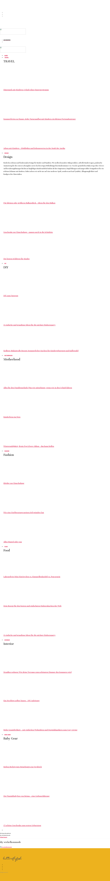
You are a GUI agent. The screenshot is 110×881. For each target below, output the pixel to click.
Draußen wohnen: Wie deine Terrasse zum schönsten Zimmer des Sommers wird (37, 672)
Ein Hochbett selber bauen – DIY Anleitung (21, 700)
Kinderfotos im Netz (11, 417)
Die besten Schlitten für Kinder (16, 259)
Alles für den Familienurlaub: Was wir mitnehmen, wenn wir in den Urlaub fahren (37, 387)
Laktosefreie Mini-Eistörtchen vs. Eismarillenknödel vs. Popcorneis (31, 576)
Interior (7, 640)
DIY (5, 263)
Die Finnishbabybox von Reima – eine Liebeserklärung (26, 796)
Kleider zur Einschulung (13, 483)
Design (6, 153)
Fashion (6, 451)
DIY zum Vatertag (10, 295)
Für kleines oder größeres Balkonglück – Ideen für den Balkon (29, 203)
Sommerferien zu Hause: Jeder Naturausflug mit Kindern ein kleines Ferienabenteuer (39, 119)
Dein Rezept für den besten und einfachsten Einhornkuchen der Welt (32, 606)
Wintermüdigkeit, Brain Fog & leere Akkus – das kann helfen (28, 446)
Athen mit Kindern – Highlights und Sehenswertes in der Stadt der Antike (34, 148)
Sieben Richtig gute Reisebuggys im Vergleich (22, 767)
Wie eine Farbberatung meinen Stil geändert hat (23, 512)
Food (6, 546)
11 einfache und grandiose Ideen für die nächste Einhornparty (29, 325)
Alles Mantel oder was (12, 542)
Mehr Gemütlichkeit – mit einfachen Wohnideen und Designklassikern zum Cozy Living (40, 730)
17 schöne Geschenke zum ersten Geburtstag (22, 825)
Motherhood (8, 355)
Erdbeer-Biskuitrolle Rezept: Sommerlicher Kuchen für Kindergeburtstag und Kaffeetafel (40, 350)
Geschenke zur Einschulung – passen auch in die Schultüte (28, 232)
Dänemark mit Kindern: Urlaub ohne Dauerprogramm (26, 90)
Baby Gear (7, 734)
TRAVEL (6, 57)
